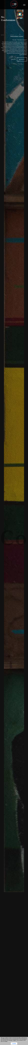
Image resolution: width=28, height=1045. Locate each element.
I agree (14, 1043)
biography (22, 59)
